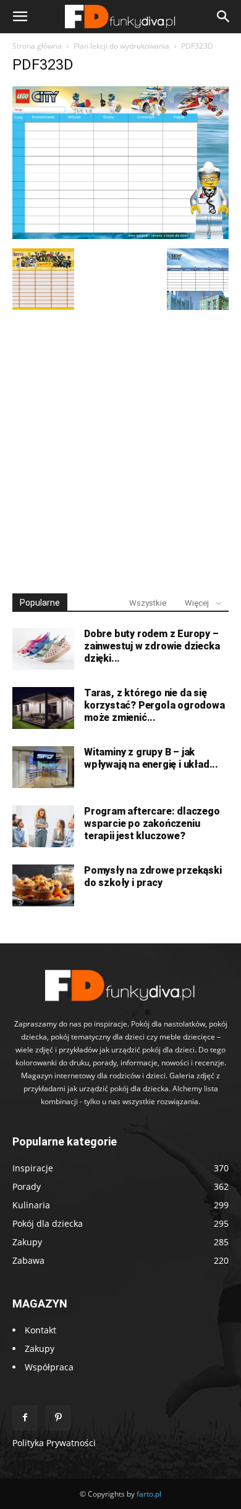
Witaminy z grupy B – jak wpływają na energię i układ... (151, 758)
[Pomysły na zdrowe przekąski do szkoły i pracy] (43, 885)
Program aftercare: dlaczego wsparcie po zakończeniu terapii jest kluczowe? (152, 823)
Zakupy (39, 1348)
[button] (20, 16)
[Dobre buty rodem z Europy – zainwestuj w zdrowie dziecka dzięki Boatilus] (43, 649)
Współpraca (49, 1367)
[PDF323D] (120, 235)
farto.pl (149, 1494)
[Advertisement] (120, 446)
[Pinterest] (58, 1417)
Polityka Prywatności (54, 1443)
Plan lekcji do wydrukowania (121, 46)
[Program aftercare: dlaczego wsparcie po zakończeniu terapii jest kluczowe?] (43, 826)
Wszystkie (147, 603)
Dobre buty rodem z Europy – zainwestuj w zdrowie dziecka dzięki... (151, 646)
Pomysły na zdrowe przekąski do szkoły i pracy (153, 876)
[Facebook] (24, 1417)
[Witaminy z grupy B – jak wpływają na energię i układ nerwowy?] (43, 767)
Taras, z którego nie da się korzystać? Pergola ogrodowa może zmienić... (154, 705)
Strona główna (37, 46)
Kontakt (40, 1330)
